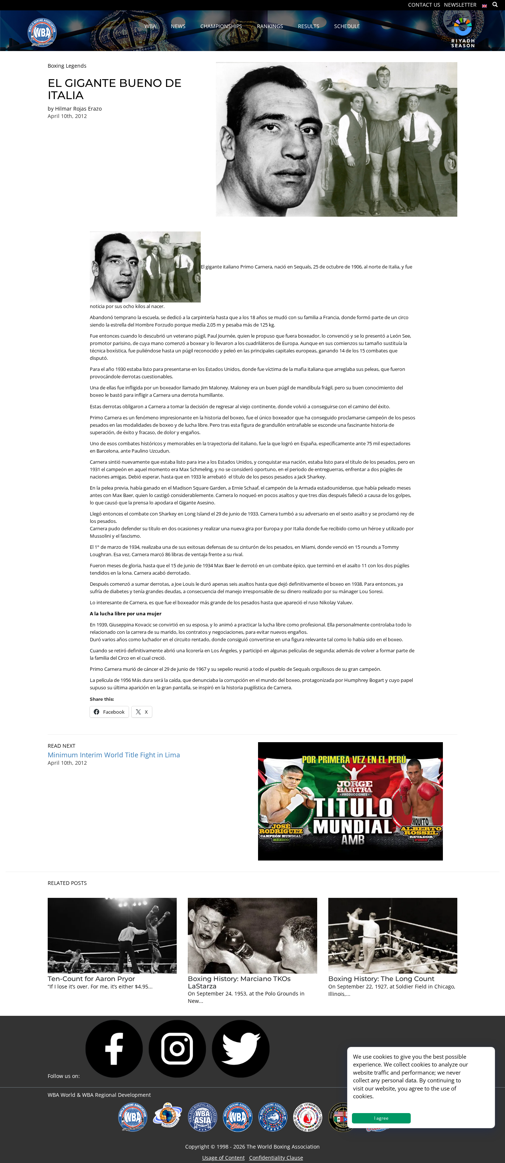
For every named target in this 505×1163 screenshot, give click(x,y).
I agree (381, 1118)
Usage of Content (223, 1157)
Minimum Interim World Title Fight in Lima (114, 754)
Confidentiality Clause (276, 1157)
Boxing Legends (67, 65)
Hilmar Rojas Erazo (78, 108)
